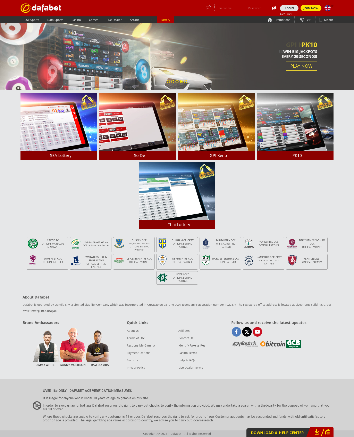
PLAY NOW (301, 66)
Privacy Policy (136, 368)
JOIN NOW (311, 8)
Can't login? (286, 13)
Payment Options (138, 353)
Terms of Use (136, 338)
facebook (236, 332)
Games (93, 20)
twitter (247, 332)
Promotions (282, 20)
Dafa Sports (55, 20)
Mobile (328, 20)
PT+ (150, 20)
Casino (76, 20)
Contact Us (185, 338)
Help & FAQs (186, 360)
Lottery (165, 20)
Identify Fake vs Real (192, 345)
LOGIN (289, 8)
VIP (308, 20)
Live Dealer (114, 20)
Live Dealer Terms (190, 368)
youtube (257, 332)
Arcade (135, 20)
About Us (133, 331)
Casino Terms (187, 353)
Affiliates (184, 331)
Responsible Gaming (141, 345)
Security (132, 360)
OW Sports (32, 20)
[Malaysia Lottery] (40, 8)
